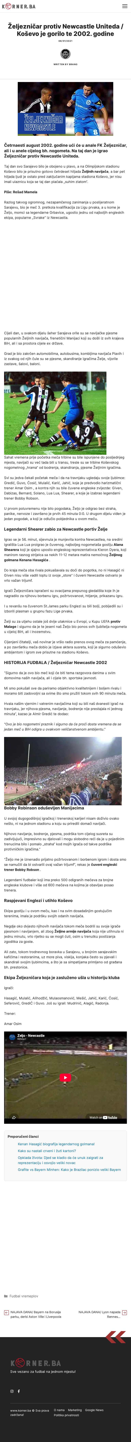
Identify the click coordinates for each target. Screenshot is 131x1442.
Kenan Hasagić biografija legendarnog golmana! (56, 1144)
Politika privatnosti (66, 1415)
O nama (59, 1410)
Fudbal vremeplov (24, 1296)
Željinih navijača (95, 171)
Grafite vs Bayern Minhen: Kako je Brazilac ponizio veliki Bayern (69, 1170)
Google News (94, 1410)
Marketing (75, 1410)
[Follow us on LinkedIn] (18, 1391)
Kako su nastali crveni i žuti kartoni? (47, 1151)
